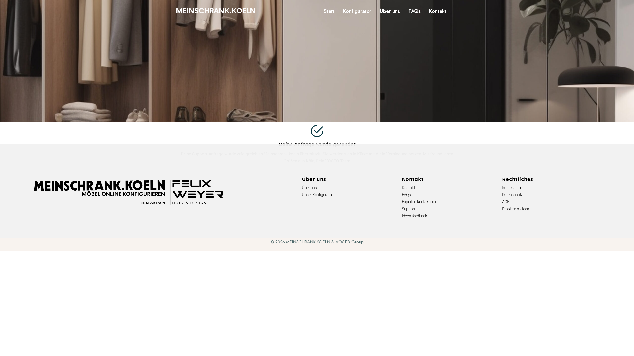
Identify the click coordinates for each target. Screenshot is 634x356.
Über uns (309, 187)
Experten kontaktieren (419, 202)
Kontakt (408, 187)
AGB (506, 202)
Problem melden (515, 209)
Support (408, 209)
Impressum (511, 187)
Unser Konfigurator (317, 194)
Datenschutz (512, 194)
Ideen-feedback (414, 216)
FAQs (406, 194)
